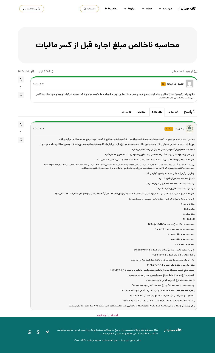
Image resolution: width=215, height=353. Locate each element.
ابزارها (132, 9)
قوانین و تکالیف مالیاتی (182, 71)
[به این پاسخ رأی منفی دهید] (21, 140)
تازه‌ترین (141, 112)
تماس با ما (111, 9)
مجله (149, 9)
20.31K (169, 129)
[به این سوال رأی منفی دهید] (21, 95)
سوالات (167, 9)
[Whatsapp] (38, 332)
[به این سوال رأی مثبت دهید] (21, 79)
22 (163, 84)
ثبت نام (114, 315)
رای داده (157, 112)
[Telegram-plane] (47, 332)
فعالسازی (173, 112)
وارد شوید (101, 315)
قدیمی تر (126, 112)
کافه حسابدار (187, 8)
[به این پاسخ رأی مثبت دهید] (21, 124)
